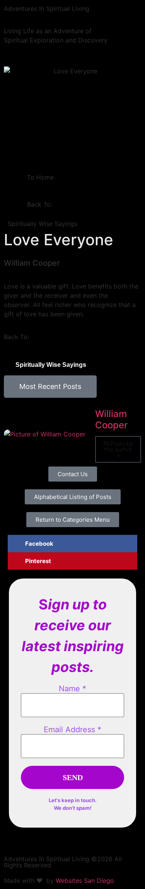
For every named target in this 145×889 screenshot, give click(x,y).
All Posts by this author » (118, 449)
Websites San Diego (85, 880)
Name (72, 688)
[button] (72, 543)
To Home (40, 177)
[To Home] (17, 182)
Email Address (72, 729)
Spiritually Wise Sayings (42, 223)
